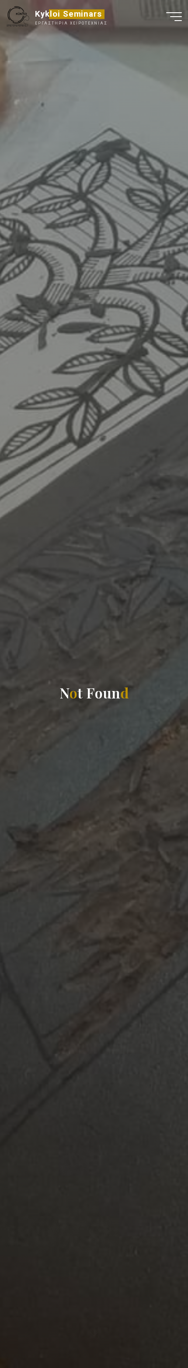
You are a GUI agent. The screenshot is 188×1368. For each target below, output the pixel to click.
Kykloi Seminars (68, 14)
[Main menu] (174, 16)
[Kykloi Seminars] (17, 16)
